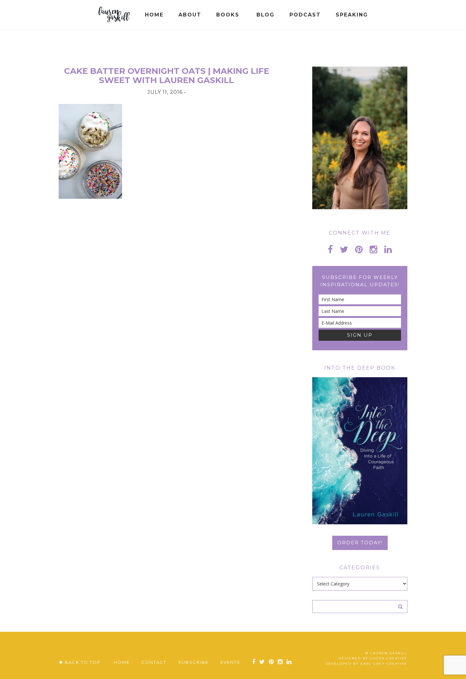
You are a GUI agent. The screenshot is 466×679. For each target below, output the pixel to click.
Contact (153, 662)
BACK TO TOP (81, 662)
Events (230, 662)
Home (122, 662)
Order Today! (360, 543)
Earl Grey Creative (383, 664)
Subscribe (193, 662)
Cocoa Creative (388, 658)
